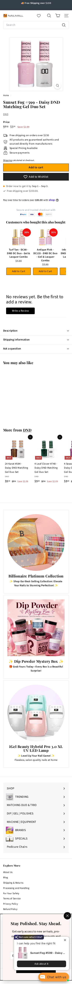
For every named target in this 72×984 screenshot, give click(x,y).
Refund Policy (10, 909)
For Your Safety (11, 893)
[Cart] (57, 15)
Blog (5, 877)
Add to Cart (18, 271)
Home (6, 95)
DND (5, 114)
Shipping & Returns (13, 882)
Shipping (7, 160)
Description (10, 331)
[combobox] (36, 25)
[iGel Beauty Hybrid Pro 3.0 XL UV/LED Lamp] (36, 713)
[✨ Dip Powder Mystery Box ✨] (36, 627)
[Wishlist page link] (40, 16)
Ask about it (41, 964)
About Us (8, 872)
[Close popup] (66, 940)
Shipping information (16, 340)
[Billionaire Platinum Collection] (36, 542)
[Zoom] (57, 85)
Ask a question (12, 349)
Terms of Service (12, 898)
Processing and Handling (16, 888)
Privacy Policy (10, 904)
